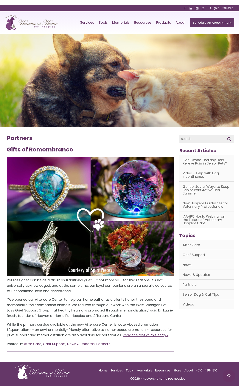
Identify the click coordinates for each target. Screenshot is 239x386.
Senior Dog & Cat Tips (201, 294)
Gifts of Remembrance (40, 149)
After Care (32, 343)
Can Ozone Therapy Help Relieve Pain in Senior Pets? (205, 162)
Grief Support (54, 343)
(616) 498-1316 (206, 370)
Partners (103, 343)
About (181, 22)
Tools (103, 22)
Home (103, 370)
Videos (188, 304)
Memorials (121, 22)
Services (87, 22)
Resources (143, 22)
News (187, 264)
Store (177, 370)
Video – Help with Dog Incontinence (201, 175)
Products (163, 22)
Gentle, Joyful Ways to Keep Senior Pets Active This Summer (206, 190)
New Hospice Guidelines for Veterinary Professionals (205, 205)
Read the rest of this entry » (145, 335)
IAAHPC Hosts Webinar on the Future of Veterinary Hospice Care (204, 219)
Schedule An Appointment (212, 22)
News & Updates (81, 343)
